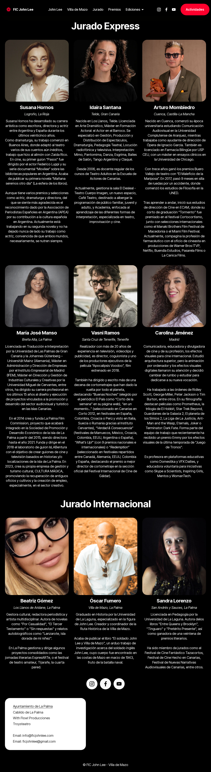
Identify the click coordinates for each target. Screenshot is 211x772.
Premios (114, 9)
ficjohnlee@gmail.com (39, 741)
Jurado (98, 9)
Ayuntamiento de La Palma (33, 706)
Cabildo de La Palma (28, 712)
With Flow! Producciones (31, 718)
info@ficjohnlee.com (37, 735)
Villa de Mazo (77, 9)
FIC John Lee (23, 9)
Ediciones (133, 9)
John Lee (55, 9)
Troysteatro (22, 724)
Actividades (195, 9)
